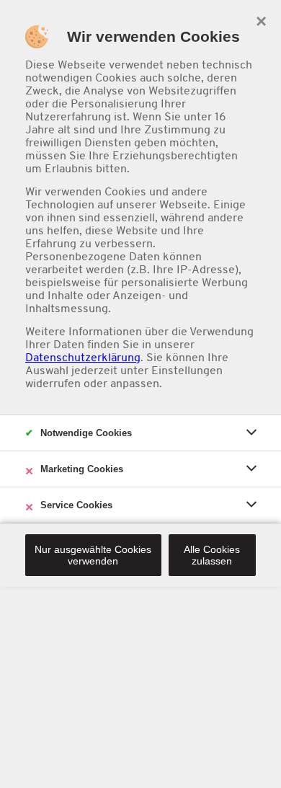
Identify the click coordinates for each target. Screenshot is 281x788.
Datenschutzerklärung (82, 357)
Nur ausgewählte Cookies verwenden (93, 555)
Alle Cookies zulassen (212, 555)
